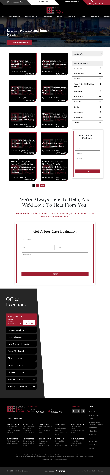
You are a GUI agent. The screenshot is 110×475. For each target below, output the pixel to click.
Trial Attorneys (14, 17)
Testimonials (72, 17)
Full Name (80, 144)
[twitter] (78, 411)
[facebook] (74, 411)
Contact (106, 17)
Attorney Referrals (71, 2)
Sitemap (77, 122)
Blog (83, 17)
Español (76, 107)
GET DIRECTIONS (29, 322)
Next (42, 185)
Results (59, 17)
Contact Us (78, 68)
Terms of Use (78, 112)
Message (80, 158)
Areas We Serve (47, 17)
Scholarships (78, 96)
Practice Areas (30, 17)
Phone (79, 153)
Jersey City (77, 102)
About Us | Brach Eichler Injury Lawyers (84, 85)
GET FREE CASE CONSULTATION (19, 42)
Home (2, 17)
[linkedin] (83, 411)
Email (79, 148)
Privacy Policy (78, 117)
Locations (93, 17)
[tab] (21, 319)
